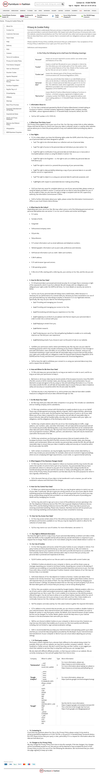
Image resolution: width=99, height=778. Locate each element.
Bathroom (47, 10)
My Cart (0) (92, 5)
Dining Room (14, 10)
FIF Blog (94, 10)
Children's (74, 10)
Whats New (87, 10)
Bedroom (22, 10)
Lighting (60, 10)
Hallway (54, 10)
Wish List (84, 5)
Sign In (71, 5)
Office (40, 10)
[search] (62, 4)
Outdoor (67, 10)
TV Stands (30, 10)
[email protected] (33, 734)
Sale (80, 10)
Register (77, 5)
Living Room (6, 10)
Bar (36, 10)
